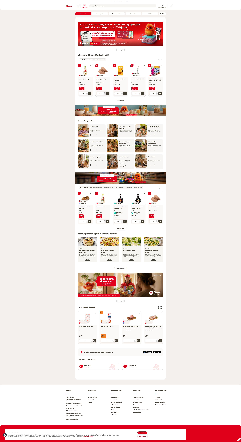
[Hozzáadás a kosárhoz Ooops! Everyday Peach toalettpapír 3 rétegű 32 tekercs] (160, 93)
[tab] (85, 60)
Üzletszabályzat (114, 414)
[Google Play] (147, 352)
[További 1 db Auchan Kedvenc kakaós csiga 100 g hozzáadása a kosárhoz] (87, 220)
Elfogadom (142, 432)
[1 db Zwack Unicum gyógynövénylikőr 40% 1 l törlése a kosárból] (122, 222)
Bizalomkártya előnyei (92, 397)
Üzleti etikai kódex (114, 404)
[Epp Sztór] (157, 352)
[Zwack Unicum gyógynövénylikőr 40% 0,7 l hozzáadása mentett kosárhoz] (144, 193)
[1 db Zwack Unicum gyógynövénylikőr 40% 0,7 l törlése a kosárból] (139, 222)
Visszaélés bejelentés (115, 412)
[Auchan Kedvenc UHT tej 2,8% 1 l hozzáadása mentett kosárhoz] (95, 313)
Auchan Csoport (114, 399)
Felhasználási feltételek (137, 402)
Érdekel (87, 259)
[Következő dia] (123, 50)
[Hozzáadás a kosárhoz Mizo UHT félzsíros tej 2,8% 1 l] (116, 340)
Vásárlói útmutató (158, 399)
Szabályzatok (91, 399)
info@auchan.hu (88, 367)
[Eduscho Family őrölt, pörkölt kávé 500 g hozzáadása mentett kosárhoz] (126, 65)
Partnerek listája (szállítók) (88, 436)
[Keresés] (91, 6)
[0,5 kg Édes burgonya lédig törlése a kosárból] (104, 94)
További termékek (120, 100)
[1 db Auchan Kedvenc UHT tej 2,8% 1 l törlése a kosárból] (91, 341)
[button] (5, 435)
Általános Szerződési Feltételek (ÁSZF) (73, 413)
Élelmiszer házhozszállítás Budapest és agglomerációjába (73, 400)
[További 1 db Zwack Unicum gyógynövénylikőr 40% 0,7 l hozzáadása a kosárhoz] (139, 220)
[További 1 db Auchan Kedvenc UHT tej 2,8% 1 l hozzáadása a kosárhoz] (91, 340)
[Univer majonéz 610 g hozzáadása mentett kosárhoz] (91, 65)
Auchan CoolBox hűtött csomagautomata (74, 403)
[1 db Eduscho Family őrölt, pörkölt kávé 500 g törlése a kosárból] (122, 94)
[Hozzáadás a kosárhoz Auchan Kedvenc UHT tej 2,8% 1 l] (94, 340)
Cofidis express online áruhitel (72, 410)
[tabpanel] (120, 79)
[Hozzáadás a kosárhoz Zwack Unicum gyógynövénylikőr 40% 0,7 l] (142, 221)
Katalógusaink (158, 397)
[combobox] (122, 5)
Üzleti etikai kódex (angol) (116, 407)
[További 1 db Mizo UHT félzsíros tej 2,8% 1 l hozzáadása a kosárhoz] (113, 340)
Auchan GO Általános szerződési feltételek (141, 409)
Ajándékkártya (136, 399)
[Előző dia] (118, 50)
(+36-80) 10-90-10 (132, 367)
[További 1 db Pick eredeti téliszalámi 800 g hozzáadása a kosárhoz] (139, 92)
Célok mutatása (142, 436)
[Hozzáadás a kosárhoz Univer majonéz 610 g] (89, 93)
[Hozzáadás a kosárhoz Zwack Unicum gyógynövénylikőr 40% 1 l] (125, 221)
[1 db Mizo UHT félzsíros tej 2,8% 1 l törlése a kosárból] (113, 341)
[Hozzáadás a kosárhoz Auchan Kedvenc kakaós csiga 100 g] (89, 221)
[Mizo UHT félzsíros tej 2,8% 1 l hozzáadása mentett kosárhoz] (117, 313)
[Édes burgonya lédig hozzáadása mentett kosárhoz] (108, 65)
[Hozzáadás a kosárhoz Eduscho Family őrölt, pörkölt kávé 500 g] (125, 93)
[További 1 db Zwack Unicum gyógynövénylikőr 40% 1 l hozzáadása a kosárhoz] (122, 220)
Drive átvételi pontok (70, 408)
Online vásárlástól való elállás (72, 419)
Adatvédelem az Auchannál (116, 402)
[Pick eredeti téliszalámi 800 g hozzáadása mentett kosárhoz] (144, 65)
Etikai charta (113, 409)
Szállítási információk (70, 397)
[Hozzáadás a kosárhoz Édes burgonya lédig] (107, 93)
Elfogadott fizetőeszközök (160, 402)
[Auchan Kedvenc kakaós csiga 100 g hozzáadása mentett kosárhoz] (91, 193)
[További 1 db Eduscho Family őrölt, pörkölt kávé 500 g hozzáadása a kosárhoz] (122, 92)
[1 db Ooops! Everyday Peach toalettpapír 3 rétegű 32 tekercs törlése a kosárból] (157, 94)
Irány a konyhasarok (120, 268)
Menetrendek (135, 404)
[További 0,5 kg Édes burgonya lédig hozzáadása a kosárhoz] (104, 92)
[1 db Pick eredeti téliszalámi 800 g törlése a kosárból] (139, 94)
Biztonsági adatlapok (137, 412)
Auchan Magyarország (115, 397)
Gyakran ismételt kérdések (138, 397)
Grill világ (150, 13)
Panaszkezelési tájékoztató (160, 404)
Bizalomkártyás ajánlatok (116, 13)
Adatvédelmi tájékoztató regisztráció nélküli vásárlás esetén (74, 416)
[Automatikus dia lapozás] (121, 50)
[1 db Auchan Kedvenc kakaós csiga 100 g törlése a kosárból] (87, 222)
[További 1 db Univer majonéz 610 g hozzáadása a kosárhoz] (87, 92)
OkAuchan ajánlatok (99, 13)
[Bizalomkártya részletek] (115, 213)
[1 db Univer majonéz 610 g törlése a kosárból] (87, 94)
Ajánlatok (90, 402)
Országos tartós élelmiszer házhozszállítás (74, 405)
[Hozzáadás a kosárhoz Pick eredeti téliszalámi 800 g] (142, 93)
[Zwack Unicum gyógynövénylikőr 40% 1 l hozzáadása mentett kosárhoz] (126, 193)
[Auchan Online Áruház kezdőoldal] (69, 6)
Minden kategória (83, 13)
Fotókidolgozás (136, 407)
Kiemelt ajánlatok (133, 13)
